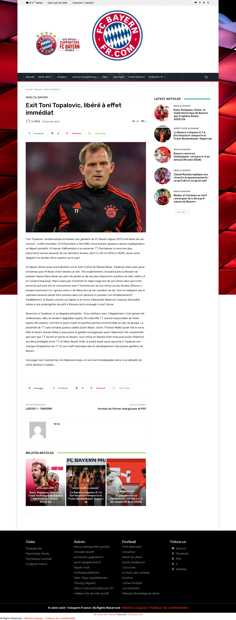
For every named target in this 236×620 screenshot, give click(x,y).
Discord (181, 548)
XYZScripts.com (135, 614)
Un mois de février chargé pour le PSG (122, 408)
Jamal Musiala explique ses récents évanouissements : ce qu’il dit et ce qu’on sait (191, 177)
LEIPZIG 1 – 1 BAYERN (39, 408)
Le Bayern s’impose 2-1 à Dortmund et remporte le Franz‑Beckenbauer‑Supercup (85, 497)
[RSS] (204, 3)
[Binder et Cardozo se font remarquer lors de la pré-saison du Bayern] (162, 196)
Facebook (182, 553)
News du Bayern (52, 89)
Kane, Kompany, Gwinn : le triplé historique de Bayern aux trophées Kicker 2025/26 (45, 497)
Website (181, 569)
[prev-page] (28, 511)
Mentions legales (135, 607)
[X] (208, 3)
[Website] (173, 569)
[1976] (28, 121)
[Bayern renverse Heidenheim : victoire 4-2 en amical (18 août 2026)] (126, 482)
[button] (206, 77)
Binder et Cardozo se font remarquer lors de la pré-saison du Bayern (190, 198)
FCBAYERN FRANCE (44, 19)
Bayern (38, 89)
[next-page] (33, 511)
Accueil (29, 89)
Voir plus (181, 212)
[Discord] (196, 3)
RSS (178, 559)
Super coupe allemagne (85, 488)
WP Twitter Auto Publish (104, 614)
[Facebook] (200, 3)
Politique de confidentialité (169, 607)
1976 (37, 121)
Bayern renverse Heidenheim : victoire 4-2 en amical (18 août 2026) (126, 498)
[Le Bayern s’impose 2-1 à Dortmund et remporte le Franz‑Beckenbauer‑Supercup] (86, 482)
